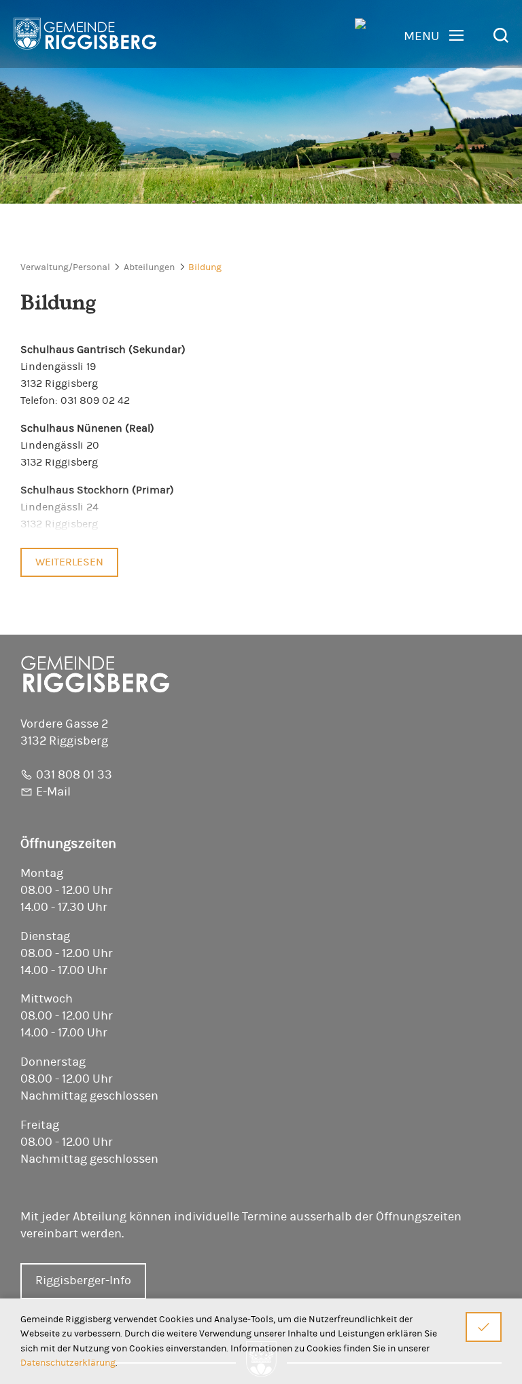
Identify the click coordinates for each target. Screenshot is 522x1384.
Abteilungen (149, 267)
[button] (434, 35)
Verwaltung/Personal (65, 267)
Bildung (205, 267)
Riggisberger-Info (83, 1281)
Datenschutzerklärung (68, 1362)
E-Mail (53, 792)
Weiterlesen (69, 562)
